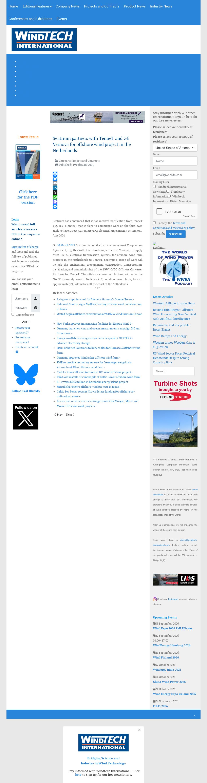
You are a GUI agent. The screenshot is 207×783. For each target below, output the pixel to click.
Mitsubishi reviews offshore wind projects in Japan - (89, 386)
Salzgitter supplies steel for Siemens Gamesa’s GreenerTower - (95, 299)
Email (156, 168)
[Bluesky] (98, 178)
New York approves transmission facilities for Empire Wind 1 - (95, 323)
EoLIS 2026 (160, 706)
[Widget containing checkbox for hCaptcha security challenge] (175, 211)
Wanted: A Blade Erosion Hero (173, 303)
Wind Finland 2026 (166, 657)
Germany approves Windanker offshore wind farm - (88, 357)
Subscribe (159, 233)
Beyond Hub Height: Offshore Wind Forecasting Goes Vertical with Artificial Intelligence (174, 314)
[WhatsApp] (98, 197)
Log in (25, 321)
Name (156, 154)
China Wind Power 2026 (169, 682)
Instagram (173, 599)
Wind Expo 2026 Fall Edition (172, 628)
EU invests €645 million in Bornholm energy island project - (93, 382)
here (78, 774)
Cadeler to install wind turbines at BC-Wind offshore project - (95, 372)
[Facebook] (98, 174)
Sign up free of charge (25, 247)
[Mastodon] (98, 201)
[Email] (98, 183)
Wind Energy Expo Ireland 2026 (174, 694)
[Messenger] (98, 206)
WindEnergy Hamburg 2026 (171, 645)
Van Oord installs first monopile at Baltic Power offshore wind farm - (99, 377)
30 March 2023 (66, 245)
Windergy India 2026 (167, 669)
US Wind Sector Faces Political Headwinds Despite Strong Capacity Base (174, 357)
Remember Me (25, 315)
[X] (98, 192)
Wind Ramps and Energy (170, 336)
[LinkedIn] (98, 188)
